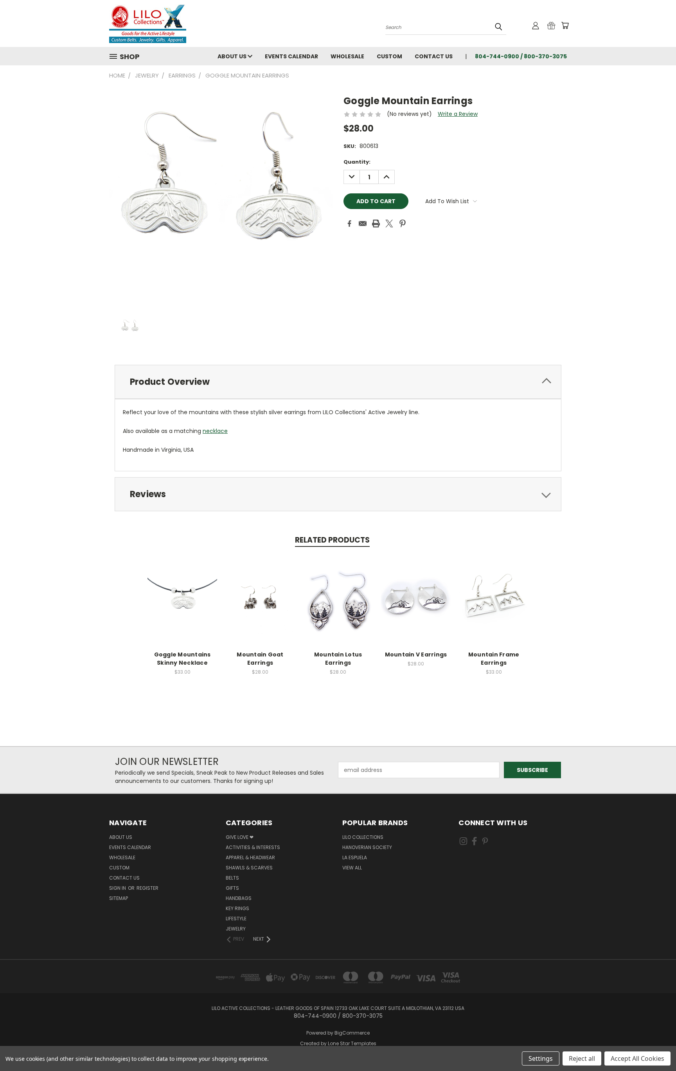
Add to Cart (260, 606)
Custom (389, 56)
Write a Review (458, 114)
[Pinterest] (402, 223)
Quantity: (356, 162)
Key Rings (237, 908)
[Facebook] (349, 223)
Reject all (582, 1058)
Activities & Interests (253, 847)
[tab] (338, 382)
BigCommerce (352, 1033)
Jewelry (236, 928)
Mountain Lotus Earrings (338, 659)
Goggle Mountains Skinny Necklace (182, 659)
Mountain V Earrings (416, 654)
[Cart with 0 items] (565, 25)
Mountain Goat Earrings (260, 659)
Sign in (118, 888)
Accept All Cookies (637, 1058)
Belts (232, 877)
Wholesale (347, 56)
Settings (541, 1058)
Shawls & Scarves (249, 867)
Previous (655, 1046)
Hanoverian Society (367, 847)
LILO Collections (362, 837)
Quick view (182, 592)
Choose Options (182, 606)
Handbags (239, 898)
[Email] (363, 223)
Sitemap (118, 898)
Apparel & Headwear (250, 857)
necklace (215, 431)
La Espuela (354, 857)
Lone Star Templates (352, 1043)
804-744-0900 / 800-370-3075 (521, 56)
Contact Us (434, 56)
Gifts (232, 888)
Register (147, 888)
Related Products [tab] (332, 540)
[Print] (376, 223)
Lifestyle (236, 918)
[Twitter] (389, 223)
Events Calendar (291, 56)
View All (352, 867)
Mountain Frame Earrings (494, 659)
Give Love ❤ (240, 837)
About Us (233, 56)
